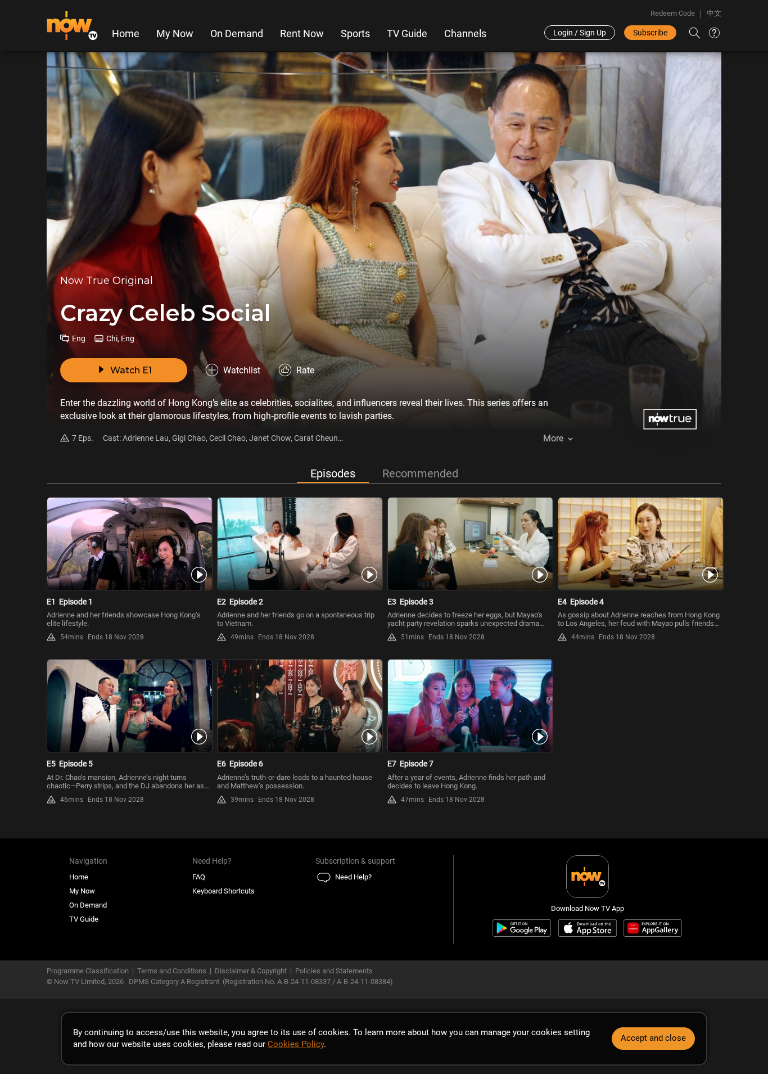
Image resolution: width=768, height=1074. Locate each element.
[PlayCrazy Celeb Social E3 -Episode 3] (469, 543)
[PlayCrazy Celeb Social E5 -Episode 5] (128, 705)
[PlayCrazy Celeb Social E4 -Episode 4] (639, 543)
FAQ (198, 877)
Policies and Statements (334, 971)
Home (125, 33)
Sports (355, 33)
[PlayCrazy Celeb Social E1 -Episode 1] (128, 543)
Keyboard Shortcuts (223, 891)
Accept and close (653, 1038)
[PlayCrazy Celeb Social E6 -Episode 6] (299, 705)
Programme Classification (88, 971)
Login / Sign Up (579, 32)
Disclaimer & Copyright (251, 971)
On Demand (236, 33)
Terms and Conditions (171, 971)
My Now (174, 33)
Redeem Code (672, 13)
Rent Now (302, 33)
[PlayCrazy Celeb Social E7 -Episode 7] (469, 705)
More (553, 438)
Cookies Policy (296, 1044)
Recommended (420, 473)
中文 (714, 13)
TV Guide (407, 33)
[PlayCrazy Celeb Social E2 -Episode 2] (299, 543)
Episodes (332, 473)
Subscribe (650, 32)
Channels (465, 33)
